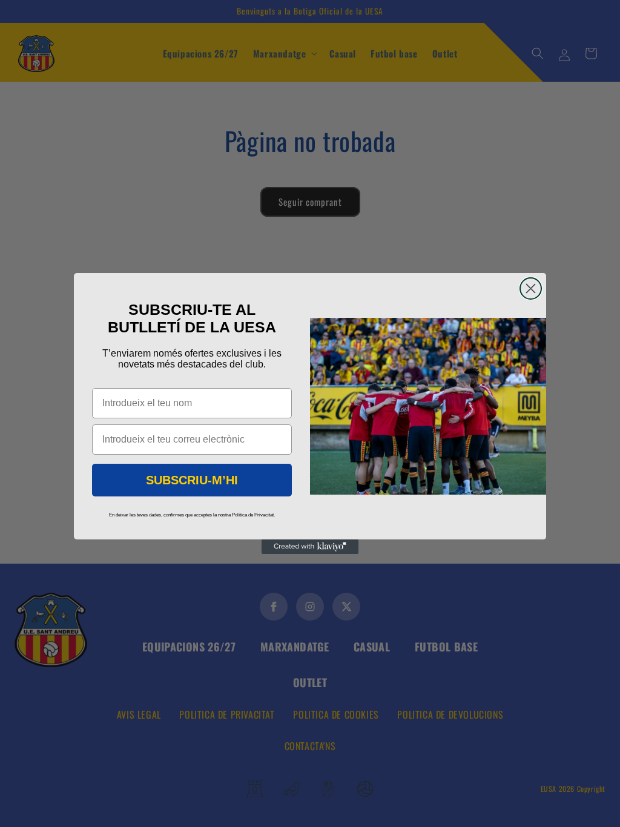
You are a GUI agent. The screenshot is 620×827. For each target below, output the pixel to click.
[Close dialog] (530, 288)
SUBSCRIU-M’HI (192, 480)
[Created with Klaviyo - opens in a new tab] (310, 546)
